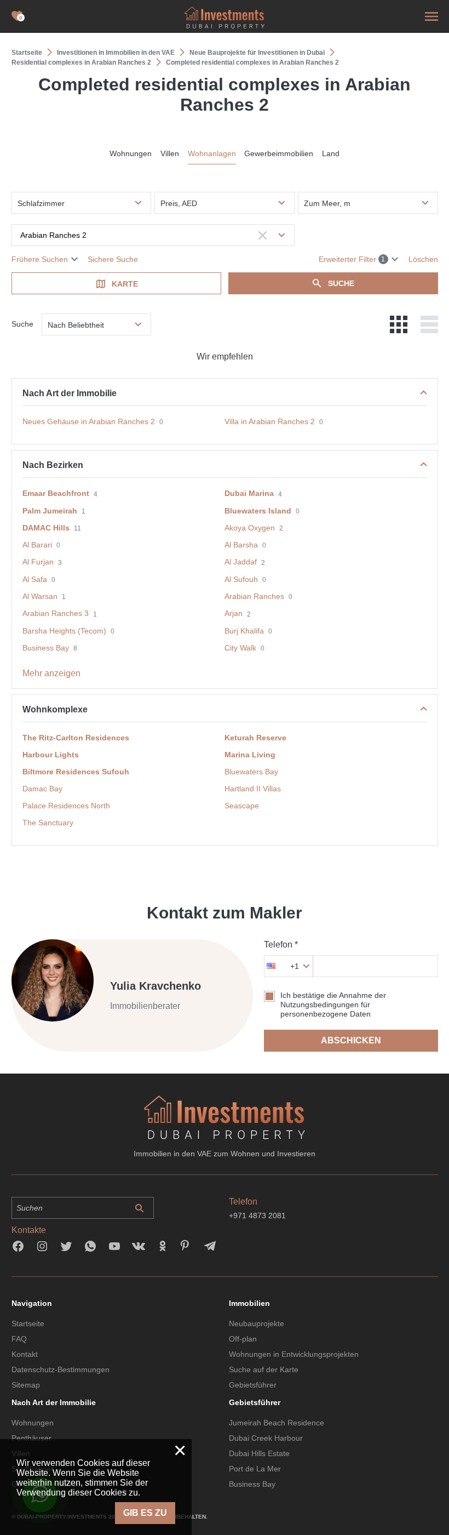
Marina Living (250, 754)
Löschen (423, 259)
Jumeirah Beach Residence (276, 1422)
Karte (125, 283)
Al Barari (37, 544)
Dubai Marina (249, 493)
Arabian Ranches (254, 596)
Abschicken (351, 1040)
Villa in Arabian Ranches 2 (270, 421)
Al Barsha (241, 544)
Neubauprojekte (256, 1323)
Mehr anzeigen (51, 673)
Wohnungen (131, 153)
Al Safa (34, 579)
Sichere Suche (113, 259)
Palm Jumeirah (49, 510)
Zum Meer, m (327, 203)
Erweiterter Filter (352, 259)
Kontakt (24, 1354)
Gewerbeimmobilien (278, 153)
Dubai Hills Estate (259, 1453)
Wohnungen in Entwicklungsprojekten (294, 1354)
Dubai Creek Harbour (266, 1438)
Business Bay (45, 647)
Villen (169, 153)
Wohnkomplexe (55, 709)
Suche (341, 283)
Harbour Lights (50, 754)
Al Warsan (39, 596)
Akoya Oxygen (250, 527)
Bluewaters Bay (251, 771)
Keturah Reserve (255, 737)
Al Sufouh (241, 579)
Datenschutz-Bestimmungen (60, 1369)
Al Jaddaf (241, 561)
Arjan (234, 613)
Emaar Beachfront (55, 493)
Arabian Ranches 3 (55, 613)
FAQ (19, 1338)
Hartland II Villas (253, 788)
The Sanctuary (47, 822)
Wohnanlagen (212, 153)
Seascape (242, 805)
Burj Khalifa (244, 630)
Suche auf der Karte (263, 1369)
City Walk (240, 647)
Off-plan (243, 1338)
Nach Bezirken (52, 465)
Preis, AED (178, 203)
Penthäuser (31, 1438)
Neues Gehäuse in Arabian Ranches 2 (88, 421)
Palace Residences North (66, 805)
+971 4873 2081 (257, 1215)
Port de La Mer (255, 1468)
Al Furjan (38, 561)
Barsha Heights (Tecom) (64, 630)
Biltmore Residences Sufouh (75, 771)
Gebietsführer (253, 1384)
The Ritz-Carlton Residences (75, 737)
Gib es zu (145, 1512)
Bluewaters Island (258, 510)
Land (330, 153)
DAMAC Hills (46, 527)
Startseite (27, 1323)
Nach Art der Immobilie (69, 393)
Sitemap (25, 1384)
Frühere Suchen (39, 259)
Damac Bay (42, 788)
